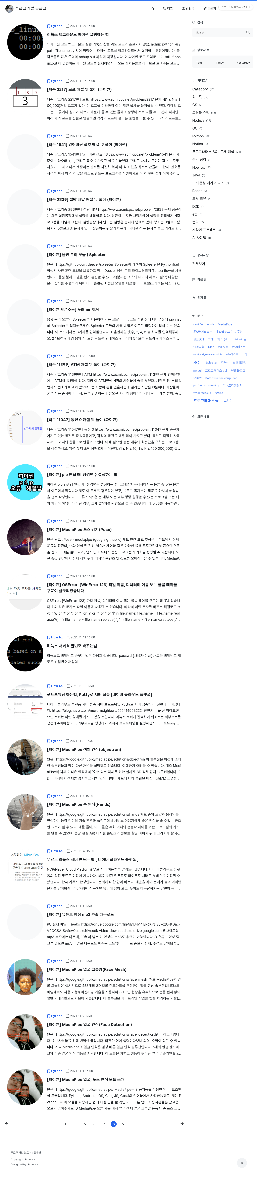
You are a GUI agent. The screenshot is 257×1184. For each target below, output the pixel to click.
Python (201, 136)
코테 (211, 339)
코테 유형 (223, 346)
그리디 (228, 401)
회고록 (200, 97)
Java (198, 175)
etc (197, 214)
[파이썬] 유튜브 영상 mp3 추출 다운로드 (80, 914)
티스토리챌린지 (232, 385)
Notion (200, 144)
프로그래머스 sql (216, 371)
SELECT (198, 339)
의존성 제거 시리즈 (212, 183)
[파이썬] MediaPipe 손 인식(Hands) (79, 804)
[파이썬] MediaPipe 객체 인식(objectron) (84, 749)
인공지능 (199, 347)
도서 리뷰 (201, 198)
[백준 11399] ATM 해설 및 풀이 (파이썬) (81, 364)
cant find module (203, 324)
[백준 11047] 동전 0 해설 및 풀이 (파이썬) (82, 419)
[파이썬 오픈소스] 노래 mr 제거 (73, 309)
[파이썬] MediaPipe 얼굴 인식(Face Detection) (89, 1024)
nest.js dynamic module (207, 354)
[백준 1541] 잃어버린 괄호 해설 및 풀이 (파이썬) (87, 144)
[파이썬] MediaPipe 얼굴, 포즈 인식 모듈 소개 (85, 1079)
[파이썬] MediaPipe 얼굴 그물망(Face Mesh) (87, 969)
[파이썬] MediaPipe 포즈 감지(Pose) (79, 529)
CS (197, 105)
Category (203, 89)
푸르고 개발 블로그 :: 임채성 (26, 1152)
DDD (198, 206)
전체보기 (198, 264)
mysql (197, 371)
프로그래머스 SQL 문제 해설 (216, 152)
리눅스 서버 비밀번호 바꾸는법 (72, 645)
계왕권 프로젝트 (206, 230)
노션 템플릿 (239, 362)
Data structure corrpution (221, 378)
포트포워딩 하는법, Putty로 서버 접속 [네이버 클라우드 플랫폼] (99, 694)
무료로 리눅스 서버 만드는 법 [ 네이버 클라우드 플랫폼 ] (93, 859)
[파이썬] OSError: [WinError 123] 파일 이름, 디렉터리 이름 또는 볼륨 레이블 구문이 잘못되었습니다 (112, 587)
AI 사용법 (201, 238)
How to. (201, 167)
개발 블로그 (237, 371)
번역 (198, 222)
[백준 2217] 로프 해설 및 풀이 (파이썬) (79, 89)
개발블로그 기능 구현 (229, 332)
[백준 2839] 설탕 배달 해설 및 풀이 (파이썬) (84, 199)
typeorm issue (202, 392)
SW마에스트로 (202, 332)
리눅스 (225, 362)
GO (197, 128)
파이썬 (222, 339)
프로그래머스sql (206, 400)
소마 (244, 354)
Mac (211, 347)
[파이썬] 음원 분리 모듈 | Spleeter (76, 254)
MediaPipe (225, 324)
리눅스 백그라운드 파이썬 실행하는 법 (78, 34)
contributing (238, 339)
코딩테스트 (239, 347)
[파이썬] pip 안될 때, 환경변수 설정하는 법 (82, 474)
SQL (197, 362)
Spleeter (211, 362)
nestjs (219, 393)
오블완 (197, 378)
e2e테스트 (232, 354)
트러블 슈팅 (204, 112)
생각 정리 (201, 159)
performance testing (206, 385)
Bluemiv (30, 1159)
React (199, 191)
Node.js (201, 120)
